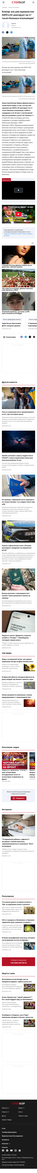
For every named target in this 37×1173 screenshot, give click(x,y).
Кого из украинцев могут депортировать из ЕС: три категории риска (18, 413)
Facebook (13, 234)
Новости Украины (14, 7)
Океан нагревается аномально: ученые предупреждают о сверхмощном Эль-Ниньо (17, 697)
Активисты (5, 1140)
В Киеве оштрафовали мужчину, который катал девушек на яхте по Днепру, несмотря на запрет (18, 940)
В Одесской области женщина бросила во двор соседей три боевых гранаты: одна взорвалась (18, 679)
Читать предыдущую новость (12, 319)
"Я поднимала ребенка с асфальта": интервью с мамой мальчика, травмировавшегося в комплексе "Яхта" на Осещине (18, 842)
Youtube (18, 234)
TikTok (7, 236)
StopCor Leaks (8, 973)
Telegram (6, 234)
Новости (4, 1112)
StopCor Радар (6, 1120)
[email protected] (19, 1165)
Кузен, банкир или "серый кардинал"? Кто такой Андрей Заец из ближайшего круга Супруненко (17, 999)
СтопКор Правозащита (9, 1132)
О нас (3, 1128)
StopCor (13, 24)
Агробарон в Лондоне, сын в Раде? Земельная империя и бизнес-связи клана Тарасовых (18, 1017)
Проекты (5, 1108)
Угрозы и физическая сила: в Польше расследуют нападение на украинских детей (16, 547)
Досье (4, 1116)
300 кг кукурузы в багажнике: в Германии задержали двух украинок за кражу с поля (18, 922)
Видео (20, 1108)
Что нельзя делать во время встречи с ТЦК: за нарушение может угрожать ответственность (17, 904)
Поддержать (20, 798)
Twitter (24, 234)
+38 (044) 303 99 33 (18, 963)
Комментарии (11, 337)
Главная (4, 7)
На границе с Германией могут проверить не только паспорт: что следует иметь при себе (18, 501)
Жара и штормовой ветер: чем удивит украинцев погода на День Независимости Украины (18, 661)
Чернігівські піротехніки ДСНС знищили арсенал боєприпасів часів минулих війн (12, 326)
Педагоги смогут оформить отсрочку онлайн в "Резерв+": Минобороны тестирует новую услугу (16, 637)
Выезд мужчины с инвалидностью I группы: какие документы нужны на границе (16, 595)
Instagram (29, 234)
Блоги (20, 1112)
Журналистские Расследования (12, 1136)
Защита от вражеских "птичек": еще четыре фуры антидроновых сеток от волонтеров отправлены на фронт (14, 774)
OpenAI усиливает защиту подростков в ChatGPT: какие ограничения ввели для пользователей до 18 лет (17, 457)
